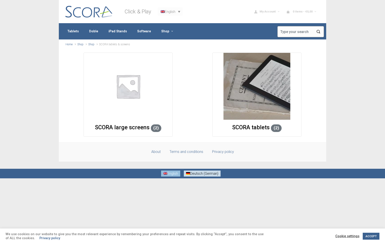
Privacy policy (223, 152)
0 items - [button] (302, 11)
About (156, 152)
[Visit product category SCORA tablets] (257, 86)
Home (69, 44)
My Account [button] (268, 11)
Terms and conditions (186, 152)
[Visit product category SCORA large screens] (128, 86)
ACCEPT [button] (371, 236)
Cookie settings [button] (347, 236)
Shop (80, 44)
